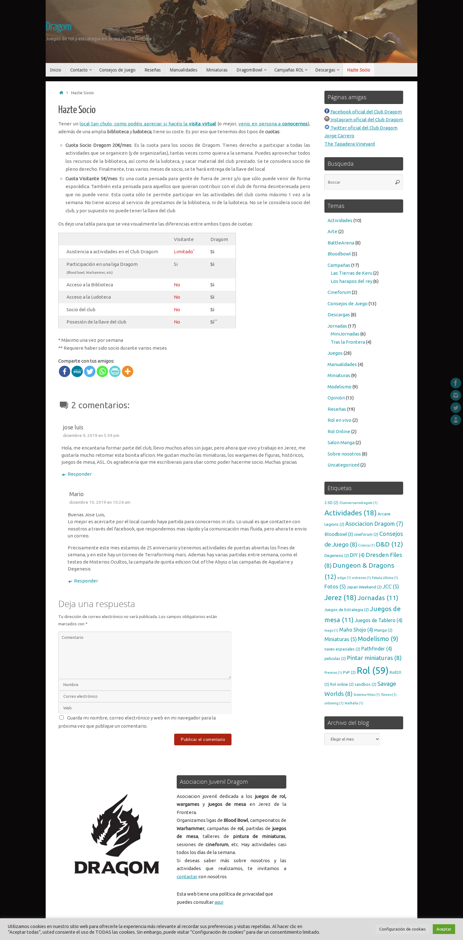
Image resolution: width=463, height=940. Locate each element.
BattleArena (341, 242)
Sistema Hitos (366, 694)
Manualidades (342, 364)
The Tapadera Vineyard (349, 143)
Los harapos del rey (351, 281)
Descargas (339, 314)
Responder (80, 474)
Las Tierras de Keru (351, 273)
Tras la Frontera (348, 342)
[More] (127, 371)
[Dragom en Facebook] (455, 383)
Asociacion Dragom (374, 523)
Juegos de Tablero (379, 620)
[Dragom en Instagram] (455, 395)
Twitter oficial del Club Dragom (363, 127)
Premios (333, 672)
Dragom (58, 26)
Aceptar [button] (444, 929)
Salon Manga (341, 442)
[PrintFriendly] (115, 371)
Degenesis (336, 555)
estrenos (361, 578)
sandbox (365, 684)
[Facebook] (64, 371)
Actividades (340, 220)
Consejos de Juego (348, 303)
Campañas (339, 265)
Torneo (389, 694)
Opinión (336, 397)
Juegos (335, 353)
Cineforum (339, 292)
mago (331, 630)
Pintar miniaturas (374, 657)
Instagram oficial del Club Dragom (366, 119)
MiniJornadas (345, 333)
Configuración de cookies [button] (402, 929)
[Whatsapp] (102, 371)
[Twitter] (89, 371)
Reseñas (337, 409)
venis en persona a (273, 123)
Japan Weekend (364, 587)
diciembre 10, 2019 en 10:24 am (99, 502)
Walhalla (354, 703)
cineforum (366, 534)
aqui (218, 902)
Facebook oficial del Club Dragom (365, 111)
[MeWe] (77, 371)
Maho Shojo (356, 630)
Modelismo (340, 386)
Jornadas (337, 326)
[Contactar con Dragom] (455, 420)
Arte (332, 231)
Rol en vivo (340, 420)
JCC (391, 586)
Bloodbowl (339, 253)
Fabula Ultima (385, 578)
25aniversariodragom (358, 503)
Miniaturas (339, 375)
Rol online (342, 684)
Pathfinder (376, 648)
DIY (357, 555)
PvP (349, 672)
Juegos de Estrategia (346, 609)
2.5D (331, 502)
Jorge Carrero (339, 135)
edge (344, 578)
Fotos (335, 586)
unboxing (334, 703)
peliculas (335, 658)
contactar (187, 876)
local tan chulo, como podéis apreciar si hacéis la (148, 123)
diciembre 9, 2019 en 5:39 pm (91, 435)
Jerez (340, 597)
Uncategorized (343, 464)
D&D (389, 544)
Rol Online (339, 431)
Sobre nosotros (344, 453)
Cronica (366, 545)
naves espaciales (342, 649)
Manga (383, 630)
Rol (373, 670)
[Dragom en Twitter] (455, 407)
